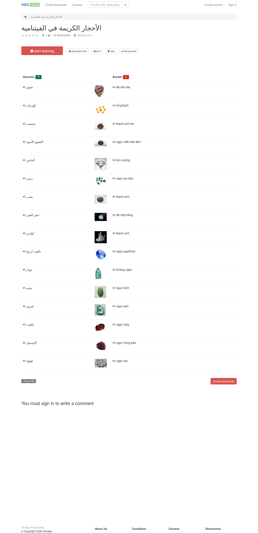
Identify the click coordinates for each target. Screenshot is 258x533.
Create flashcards (55, 5)
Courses (77, 5)
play (112, 51)
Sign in (233, 5)
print (98, 51)
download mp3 (79, 51)
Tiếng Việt (28, 381)
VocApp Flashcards (32, 527)
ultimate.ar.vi (84, 35)
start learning (43, 50)
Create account (214, 5)
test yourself (130, 51)
